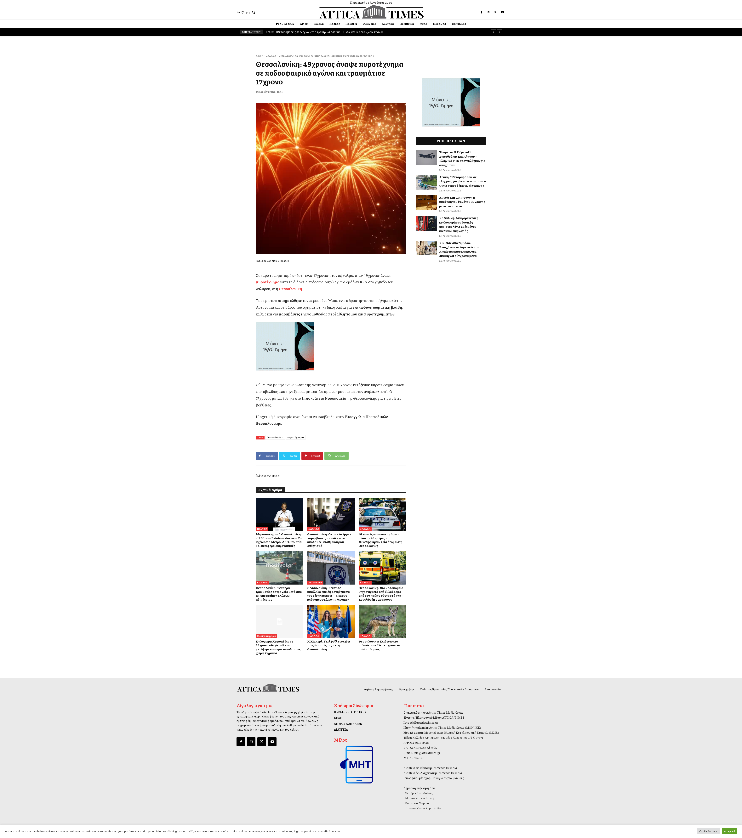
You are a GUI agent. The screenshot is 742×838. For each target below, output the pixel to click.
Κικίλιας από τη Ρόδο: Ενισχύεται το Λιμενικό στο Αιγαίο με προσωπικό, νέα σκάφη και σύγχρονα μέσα (459, 249)
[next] (499, 32)
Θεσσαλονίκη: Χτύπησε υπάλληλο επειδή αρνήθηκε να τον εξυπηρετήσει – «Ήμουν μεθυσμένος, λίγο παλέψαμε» (328, 594)
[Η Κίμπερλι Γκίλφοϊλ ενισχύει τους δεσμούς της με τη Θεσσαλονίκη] (331, 621)
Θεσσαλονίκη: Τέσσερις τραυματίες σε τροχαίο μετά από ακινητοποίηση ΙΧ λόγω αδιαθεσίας (279, 594)
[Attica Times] (268, 688)
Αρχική (259, 55)
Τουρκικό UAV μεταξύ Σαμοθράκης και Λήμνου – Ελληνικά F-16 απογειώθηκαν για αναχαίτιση (462, 158)
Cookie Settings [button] (708, 831)
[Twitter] (495, 12)
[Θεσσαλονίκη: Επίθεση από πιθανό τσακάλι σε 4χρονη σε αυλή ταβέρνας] (382, 621)
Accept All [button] (729, 831)
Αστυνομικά (315, 582)
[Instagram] (488, 12)
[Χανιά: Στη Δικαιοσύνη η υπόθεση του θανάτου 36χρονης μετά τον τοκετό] (426, 202)
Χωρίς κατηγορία (266, 636)
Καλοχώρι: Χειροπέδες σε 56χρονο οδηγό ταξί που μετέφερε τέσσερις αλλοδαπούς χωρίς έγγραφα (278, 647)
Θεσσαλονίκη (290, 288)
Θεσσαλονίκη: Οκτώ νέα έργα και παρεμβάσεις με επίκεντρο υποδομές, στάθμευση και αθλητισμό (330, 540)
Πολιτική (262, 528)
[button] (247, 12)
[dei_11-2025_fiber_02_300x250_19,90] (331, 346)
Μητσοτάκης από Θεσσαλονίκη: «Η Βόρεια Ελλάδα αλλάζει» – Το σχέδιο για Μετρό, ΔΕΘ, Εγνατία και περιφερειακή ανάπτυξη (279, 540)
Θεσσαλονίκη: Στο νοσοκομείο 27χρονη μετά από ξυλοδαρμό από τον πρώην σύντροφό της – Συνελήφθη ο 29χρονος (381, 594)
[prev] (493, 32)
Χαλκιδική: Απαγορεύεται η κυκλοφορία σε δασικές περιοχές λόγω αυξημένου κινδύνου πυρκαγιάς (458, 224)
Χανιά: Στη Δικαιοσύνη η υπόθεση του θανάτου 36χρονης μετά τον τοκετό (462, 201)
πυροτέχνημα (268, 282)
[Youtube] (502, 12)
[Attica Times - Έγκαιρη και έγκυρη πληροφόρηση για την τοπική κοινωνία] (371, 12)
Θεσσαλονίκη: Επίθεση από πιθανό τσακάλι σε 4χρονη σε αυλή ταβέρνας (380, 645)
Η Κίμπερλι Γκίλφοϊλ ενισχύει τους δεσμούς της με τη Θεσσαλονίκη (328, 645)
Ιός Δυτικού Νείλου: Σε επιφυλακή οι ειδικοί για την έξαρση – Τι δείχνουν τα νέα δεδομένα (323, 32)
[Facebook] (481, 12)
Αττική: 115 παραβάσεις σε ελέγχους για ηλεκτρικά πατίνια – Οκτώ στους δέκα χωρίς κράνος (462, 181)
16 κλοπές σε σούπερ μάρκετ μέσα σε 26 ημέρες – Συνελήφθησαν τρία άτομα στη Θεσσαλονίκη (380, 540)
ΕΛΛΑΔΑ (271, 55)
